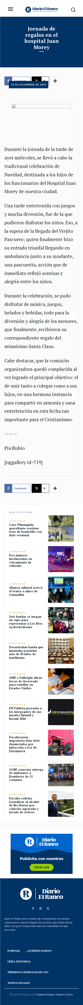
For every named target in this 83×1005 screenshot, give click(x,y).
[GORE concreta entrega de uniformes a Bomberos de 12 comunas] (61, 773)
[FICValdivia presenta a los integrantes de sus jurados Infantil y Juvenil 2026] (61, 712)
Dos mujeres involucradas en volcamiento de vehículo (20, 560)
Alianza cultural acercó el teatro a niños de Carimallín (26, 591)
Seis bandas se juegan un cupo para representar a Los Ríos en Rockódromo (25, 622)
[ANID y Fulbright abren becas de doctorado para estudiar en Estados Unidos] (61, 681)
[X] (48, 908)
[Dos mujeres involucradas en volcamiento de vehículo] (61, 559)
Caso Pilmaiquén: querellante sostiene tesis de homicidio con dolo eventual (25, 530)
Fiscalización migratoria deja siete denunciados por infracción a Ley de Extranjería (24, 744)
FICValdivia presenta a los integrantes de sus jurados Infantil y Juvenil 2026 (25, 713)
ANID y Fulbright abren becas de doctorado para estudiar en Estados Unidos (25, 683)
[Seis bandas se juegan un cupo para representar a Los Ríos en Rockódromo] (61, 620)
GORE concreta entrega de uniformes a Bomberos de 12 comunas (26, 775)
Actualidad (17, 521)
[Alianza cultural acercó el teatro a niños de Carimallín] (61, 590)
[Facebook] (33, 908)
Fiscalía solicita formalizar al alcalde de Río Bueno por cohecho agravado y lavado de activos (24, 805)
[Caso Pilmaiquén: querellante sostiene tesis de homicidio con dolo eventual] (61, 528)
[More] (55, 488)
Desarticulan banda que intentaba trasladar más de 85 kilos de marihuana (26, 652)
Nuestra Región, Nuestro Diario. (55, 994)
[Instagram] (40, 908)
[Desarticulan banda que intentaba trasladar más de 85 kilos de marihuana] (61, 651)
